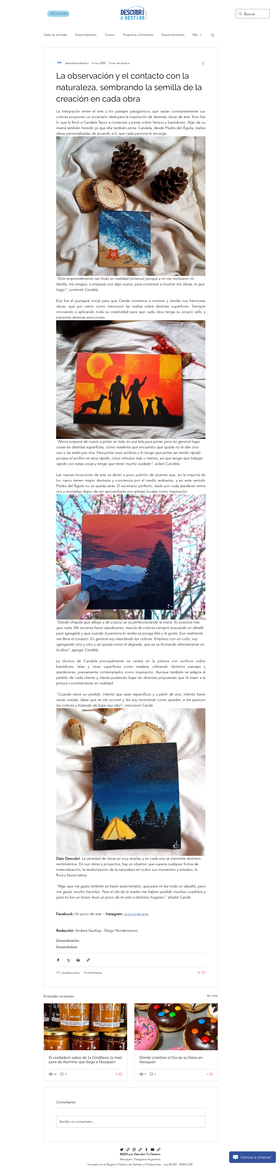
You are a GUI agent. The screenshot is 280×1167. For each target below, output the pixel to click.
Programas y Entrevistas (138, 35)
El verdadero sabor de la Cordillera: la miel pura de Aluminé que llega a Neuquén (85, 1059)
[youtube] (152, 1149)
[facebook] (146, 1149)
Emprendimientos (173, 35)
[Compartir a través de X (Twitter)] (68, 960)
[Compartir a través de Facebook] (58, 960)
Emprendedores (86, 35)
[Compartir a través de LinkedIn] (78, 960)
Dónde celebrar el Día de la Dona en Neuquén (171, 1059)
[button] (213, 35)
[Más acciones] (202, 63)
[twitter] (122, 1149)
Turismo (110, 35)
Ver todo (212, 995)
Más (195, 35)
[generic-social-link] (128, 1149)
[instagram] (134, 1149)
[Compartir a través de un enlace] (88, 960)
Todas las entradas (55, 35)
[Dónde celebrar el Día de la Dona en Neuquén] (176, 1026)
